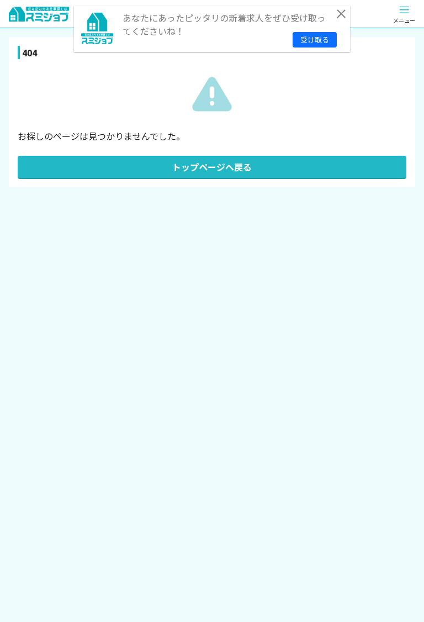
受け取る (314, 39)
